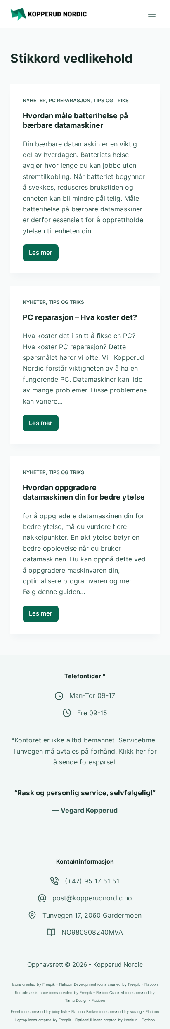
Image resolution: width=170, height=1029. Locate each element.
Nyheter (34, 100)
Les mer (44, 255)
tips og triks (111, 100)
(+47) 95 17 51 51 (92, 881)
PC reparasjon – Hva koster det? (80, 317)
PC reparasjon (69, 100)
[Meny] (152, 14)
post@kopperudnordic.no (92, 898)
